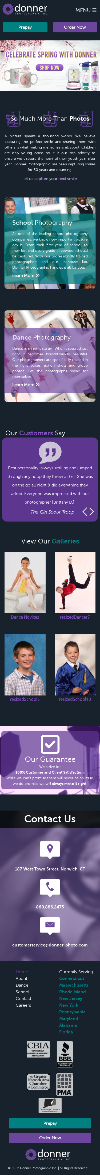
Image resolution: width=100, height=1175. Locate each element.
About (21, 978)
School (22, 992)
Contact (23, 998)
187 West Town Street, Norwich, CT (50, 869)
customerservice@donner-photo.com (50, 945)
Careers (23, 1005)
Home (22, 971)
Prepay (25, 27)
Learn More (23, 275)
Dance (22, 985)
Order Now (75, 27)
